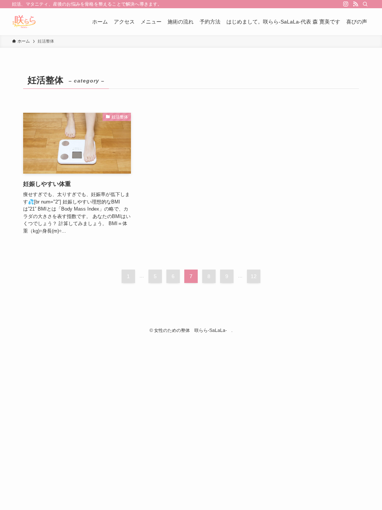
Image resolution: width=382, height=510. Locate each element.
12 (254, 276)
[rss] (355, 4)
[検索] (365, 4)
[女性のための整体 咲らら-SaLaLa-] (24, 21)
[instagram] (346, 4)
